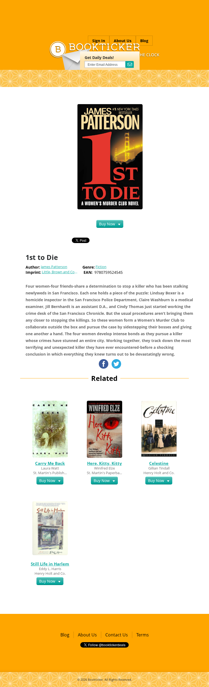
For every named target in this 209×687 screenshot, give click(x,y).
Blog (144, 40)
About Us (122, 40)
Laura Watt (50, 468)
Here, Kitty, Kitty (104, 463)
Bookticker (95, 679)
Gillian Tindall (159, 468)
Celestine (158, 463)
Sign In (98, 40)
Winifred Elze (104, 468)
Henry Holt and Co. (158, 472)
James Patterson (54, 267)
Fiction (101, 267)
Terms (142, 635)
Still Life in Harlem (50, 564)
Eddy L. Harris (50, 568)
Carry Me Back (50, 463)
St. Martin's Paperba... (104, 472)
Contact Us (116, 635)
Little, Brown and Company (63, 272)
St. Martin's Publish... (50, 472)
